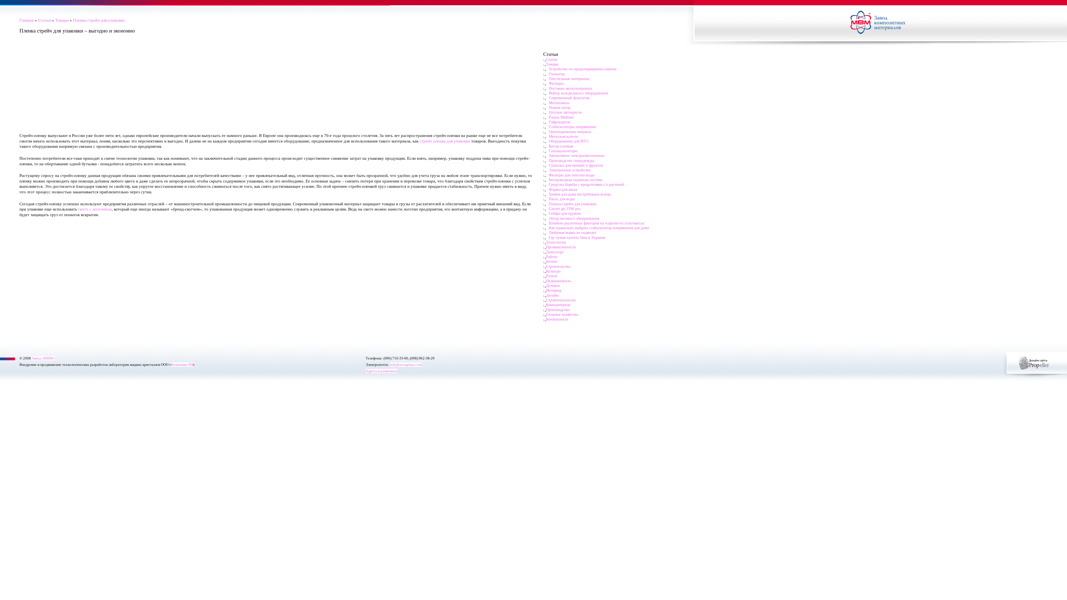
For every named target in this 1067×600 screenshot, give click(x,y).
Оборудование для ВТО (568, 141)
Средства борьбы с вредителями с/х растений (586, 184)
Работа (551, 256)
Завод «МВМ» (43, 358)
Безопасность (557, 319)
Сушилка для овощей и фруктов (576, 165)
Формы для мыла (563, 189)
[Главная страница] (881, 23)
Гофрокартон (559, 122)
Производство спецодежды (571, 160)
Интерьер (554, 290)
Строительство (558, 266)
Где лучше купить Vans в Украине (577, 237)
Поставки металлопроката (570, 88)
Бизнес (552, 261)
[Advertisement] (186, 87)
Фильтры (556, 83)
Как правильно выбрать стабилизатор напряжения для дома (599, 228)
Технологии (556, 242)
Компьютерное (558, 304)
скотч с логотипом (95, 209)
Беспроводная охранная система (575, 180)
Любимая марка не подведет (572, 232)
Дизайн (552, 295)
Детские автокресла (565, 112)
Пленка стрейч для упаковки (98, 20)
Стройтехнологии (561, 300)
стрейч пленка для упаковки (445, 141)
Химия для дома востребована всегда (580, 194)
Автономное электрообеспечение (576, 155)
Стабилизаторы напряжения (572, 126)
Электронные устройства (569, 170)
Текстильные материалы (569, 78)
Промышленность (561, 247)
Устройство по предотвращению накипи (583, 69)
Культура (553, 271)
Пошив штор (559, 107)
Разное (551, 276)
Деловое (553, 285)
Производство (558, 310)
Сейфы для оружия (564, 213)
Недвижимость (558, 281)
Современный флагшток (569, 98)
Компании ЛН (182, 364)
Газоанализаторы (563, 151)
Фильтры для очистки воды (571, 175)
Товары (62, 20)
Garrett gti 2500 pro (564, 208)
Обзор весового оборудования (574, 218)
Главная (26, 20)
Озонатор (557, 74)
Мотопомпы (559, 103)
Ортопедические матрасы (570, 131)
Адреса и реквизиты (381, 371)
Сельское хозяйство (562, 314)
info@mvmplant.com (406, 364)
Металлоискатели (563, 136)
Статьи (44, 20)
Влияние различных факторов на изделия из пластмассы (596, 223)
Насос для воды (562, 199)
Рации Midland (561, 117)
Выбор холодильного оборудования (578, 93)
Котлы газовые (561, 146)
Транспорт (555, 252)
